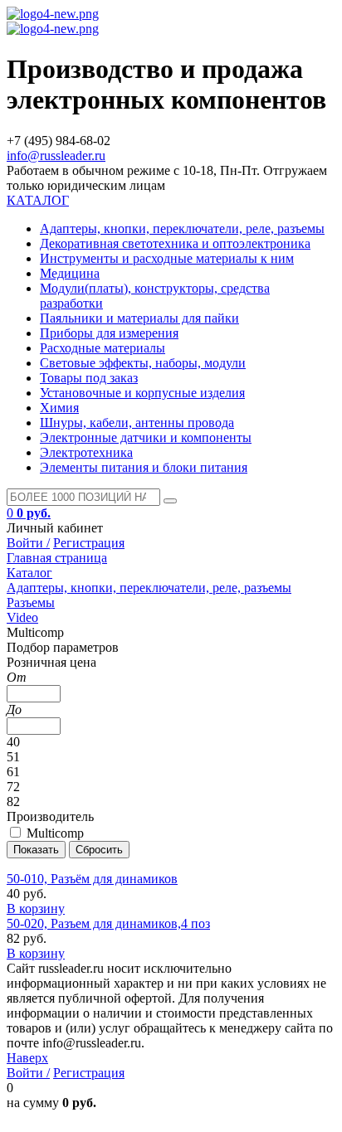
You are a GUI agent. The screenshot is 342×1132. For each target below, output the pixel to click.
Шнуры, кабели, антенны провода (137, 422)
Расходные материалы (102, 348)
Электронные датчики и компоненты (146, 437)
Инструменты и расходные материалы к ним (167, 258)
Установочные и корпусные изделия (142, 393)
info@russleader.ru (56, 155)
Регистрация (89, 543)
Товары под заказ (89, 378)
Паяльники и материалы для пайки (139, 318)
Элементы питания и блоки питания (143, 467)
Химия (59, 408)
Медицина (70, 273)
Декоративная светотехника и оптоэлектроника (175, 243)
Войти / (28, 543)
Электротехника (86, 452)
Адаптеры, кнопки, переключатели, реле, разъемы (182, 228)
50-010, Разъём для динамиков (92, 879)
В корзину (36, 908)
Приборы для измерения (109, 333)
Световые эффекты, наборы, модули (143, 363)
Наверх (27, 1058)
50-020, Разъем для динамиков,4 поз (108, 923)
